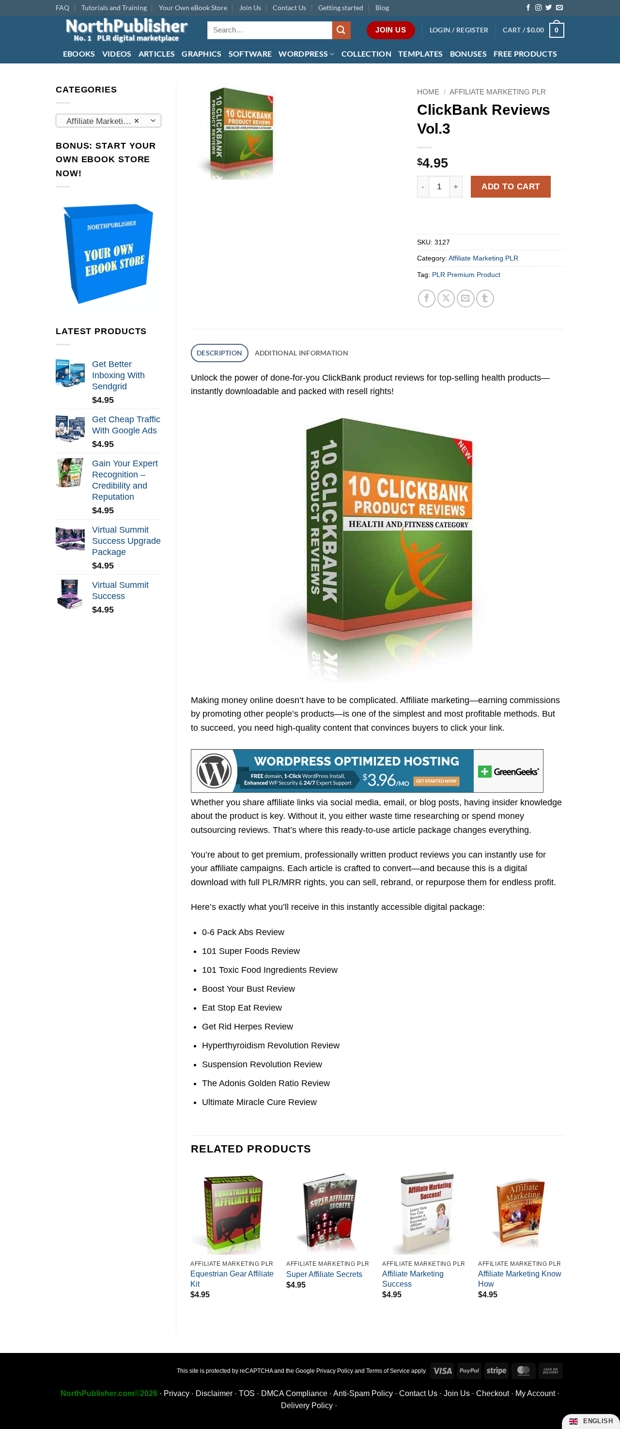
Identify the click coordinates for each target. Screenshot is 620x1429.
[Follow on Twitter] (548, 8)
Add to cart (510, 186)
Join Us (250, 7)
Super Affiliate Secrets (324, 1274)
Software (250, 53)
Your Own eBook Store (193, 7)
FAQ (62, 7)
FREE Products (525, 53)
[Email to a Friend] (466, 298)
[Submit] (341, 30)
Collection (366, 53)
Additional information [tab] (301, 353)
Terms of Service (388, 1371)
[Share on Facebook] (427, 298)
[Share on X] (446, 298)
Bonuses (468, 53)
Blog (382, 7)
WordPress (303, 53)
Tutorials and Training (114, 7)
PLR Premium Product (466, 274)
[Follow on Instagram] (538, 8)
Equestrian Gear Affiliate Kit (232, 1279)
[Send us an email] (559, 8)
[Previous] (191, 1243)
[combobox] (108, 120)
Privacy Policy (334, 1371)
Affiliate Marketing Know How (519, 1279)
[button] (459, 30)
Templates (420, 53)
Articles (157, 53)
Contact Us (289, 7)
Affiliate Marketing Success (413, 1279)
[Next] (564, 1243)
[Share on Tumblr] (485, 298)
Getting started (340, 7)
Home (428, 92)
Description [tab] (219, 353)
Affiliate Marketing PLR (498, 92)
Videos (117, 53)
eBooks (79, 53)
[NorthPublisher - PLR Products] (124, 30)
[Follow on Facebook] (528, 8)
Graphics (202, 53)
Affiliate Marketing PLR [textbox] (107, 121)
